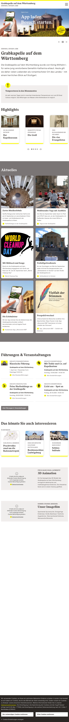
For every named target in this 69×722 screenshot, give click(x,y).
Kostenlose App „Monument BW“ (16, 330)
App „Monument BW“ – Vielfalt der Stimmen (50, 330)
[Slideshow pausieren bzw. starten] (62, 42)
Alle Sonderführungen (54, 375)
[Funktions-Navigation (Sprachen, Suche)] (66, 4)
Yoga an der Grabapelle (47, 223)
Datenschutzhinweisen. (8, 705)
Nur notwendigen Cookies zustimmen (15, 714)
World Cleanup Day (11, 276)
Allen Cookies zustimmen (45, 714)
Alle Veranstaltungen (19, 398)
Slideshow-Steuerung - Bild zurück (59, 42)
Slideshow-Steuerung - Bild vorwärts (66, 42)
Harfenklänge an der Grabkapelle (16, 223)
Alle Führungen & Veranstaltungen (14, 408)
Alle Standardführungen (20, 375)
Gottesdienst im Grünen (47, 276)
